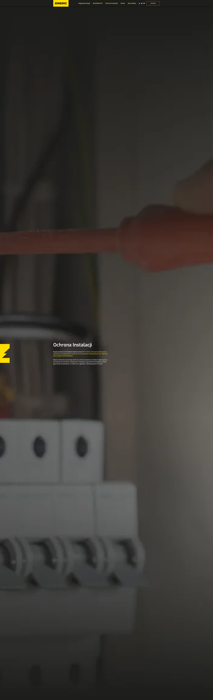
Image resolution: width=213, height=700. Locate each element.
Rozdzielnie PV (98, 3)
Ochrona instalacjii (112, 3)
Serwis (123, 3)
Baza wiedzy (132, 3)
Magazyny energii (84, 3)
